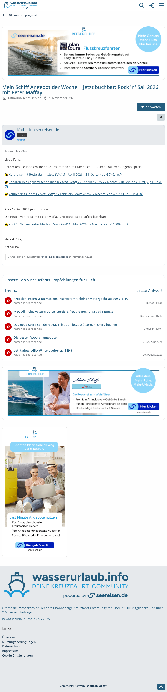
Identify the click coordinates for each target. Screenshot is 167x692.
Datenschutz (11, 646)
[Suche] (141, 5)
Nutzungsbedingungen (19, 642)
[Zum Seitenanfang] (161, 687)
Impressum (10, 651)
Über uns (9, 637)
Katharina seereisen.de (24, 98)
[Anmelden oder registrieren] (151, 5)
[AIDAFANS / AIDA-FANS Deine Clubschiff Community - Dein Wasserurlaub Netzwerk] (68, 5)
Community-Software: (83, 686)
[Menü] (161, 5)
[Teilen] (161, 117)
